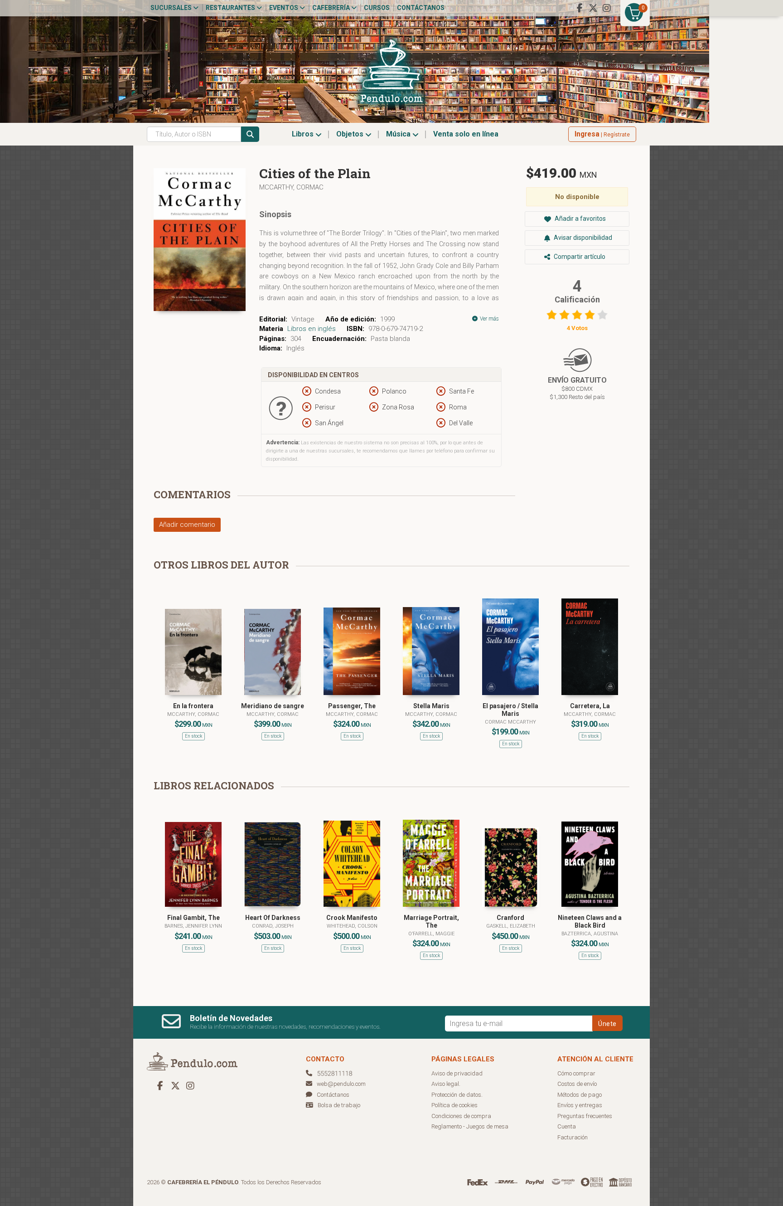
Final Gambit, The (193, 917)
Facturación (572, 1137)
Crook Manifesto (351, 917)
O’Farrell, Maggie (431, 934)
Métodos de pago (579, 1094)
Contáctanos (421, 7)
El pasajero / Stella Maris (510, 709)
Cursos (377, 7)
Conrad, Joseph (273, 926)
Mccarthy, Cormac (291, 187)
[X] (593, 8)
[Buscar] (250, 134)
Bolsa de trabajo (339, 1105)
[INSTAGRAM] (607, 8)
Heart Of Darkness (272, 917)
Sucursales (171, 7)
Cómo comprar (576, 1073)
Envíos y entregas (579, 1105)
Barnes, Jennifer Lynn (193, 926)
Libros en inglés (311, 329)
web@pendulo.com (341, 1083)
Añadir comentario (187, 524)
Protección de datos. (457, 1094)
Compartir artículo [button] (578, 256)
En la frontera (193, 706)
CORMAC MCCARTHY (510, 722)
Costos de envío (577, 1083)
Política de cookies (454, 1105)
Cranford (510, 917)
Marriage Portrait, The (431, 921)
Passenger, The (352, 706)
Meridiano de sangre (272, 706)
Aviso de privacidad (457, 1073)
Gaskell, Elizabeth (510, 926)
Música (399, 134)
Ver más (488, 319)
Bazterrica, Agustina (589, 934)
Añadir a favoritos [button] (579, 218)
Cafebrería (331, 7)
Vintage (302, 319)
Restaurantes (231, 7)
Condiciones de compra (461, 1116)
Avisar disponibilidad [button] (582, 237)
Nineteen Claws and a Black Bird (590, 921)
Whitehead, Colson (352, 926)
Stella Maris (431, 706)
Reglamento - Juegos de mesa (469, 1126)
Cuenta (566, 1126)
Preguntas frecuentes (584, 1116)
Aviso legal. (445, 1083)
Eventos (284, 7)
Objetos (350, 134)
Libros (303, 134)
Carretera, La (590, 706)
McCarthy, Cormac (352, 714)
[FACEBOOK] (579, 8)
